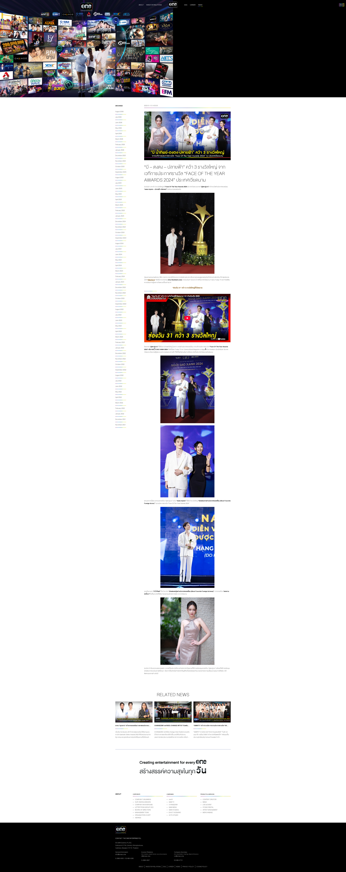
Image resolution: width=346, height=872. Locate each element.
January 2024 (119, 282)
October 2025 (119, 166)
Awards (138, 817)
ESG (185, 5)
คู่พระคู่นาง (151, 280)
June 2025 (118, 188)
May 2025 (118, 194)
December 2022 (120, 353)
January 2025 (119, 216)
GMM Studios (174, 810)
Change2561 (173, 804)
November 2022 (120, 359)
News (200, 5)
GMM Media (173, 807)
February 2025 (120, 210)
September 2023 (120, 304)
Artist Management (210, 810)
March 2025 (119, 205)
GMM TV (171, 802)
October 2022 (119, 364)
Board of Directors (143, 810)
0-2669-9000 (119, 858)
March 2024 (119, 271)
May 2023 (118, 326)
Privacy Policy (188, 866)
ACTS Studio (173, 815)
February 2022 (120, 408)
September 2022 (120, 370)
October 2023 (119, 298)
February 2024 (120, 276)
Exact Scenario (175, 812)
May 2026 (118, 128)
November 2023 (120, 293)
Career (193, 5)
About (141, 5)
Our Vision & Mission (143, 802)
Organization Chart (143, 815)
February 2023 (120, 342)
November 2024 (120, 227)
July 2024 (118, 249)
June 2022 (118, 386)
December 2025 (120, 155)
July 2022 (118, 381)
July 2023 (118, 315)
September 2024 (120, 238)
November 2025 (120, 161)
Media (205, 802)
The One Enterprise (173, 5)
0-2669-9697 (145, 860)
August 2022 (119, 375)
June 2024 (118, 254)
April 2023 (118, 331)
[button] (340, 5)
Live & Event (207, 804)
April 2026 (118, 133)
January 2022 (119, 413)
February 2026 (120, 144)
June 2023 (118, 320)
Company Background (144, 804)
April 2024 (118, 265)
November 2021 (120, 424)
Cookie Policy (201, 866)
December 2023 (120, 287)
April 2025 (118, 199)
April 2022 (118, 397)
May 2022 (118, 392)
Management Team (142, 812)
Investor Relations (154, 5)
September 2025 (120, 172)
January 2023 (119, 348)
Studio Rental (208, 807)
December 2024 (120, 221)
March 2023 (119, 337)
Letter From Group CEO (144, 807)
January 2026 (119, 150)
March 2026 (119, 139)
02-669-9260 (129, 858)
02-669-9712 (178, 860)
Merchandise (208, 812)
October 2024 (119, 232)
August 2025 (119, 177)
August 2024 (119, 243)
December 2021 (120, 419)
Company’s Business (143, 799)
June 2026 (118, 122)
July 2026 (118, 117)
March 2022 (119, 402)
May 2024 (118, 260)
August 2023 (119, 309)
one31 (171, 799)
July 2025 (118, 183)
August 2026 (119, 111)
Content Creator (209, 799)
